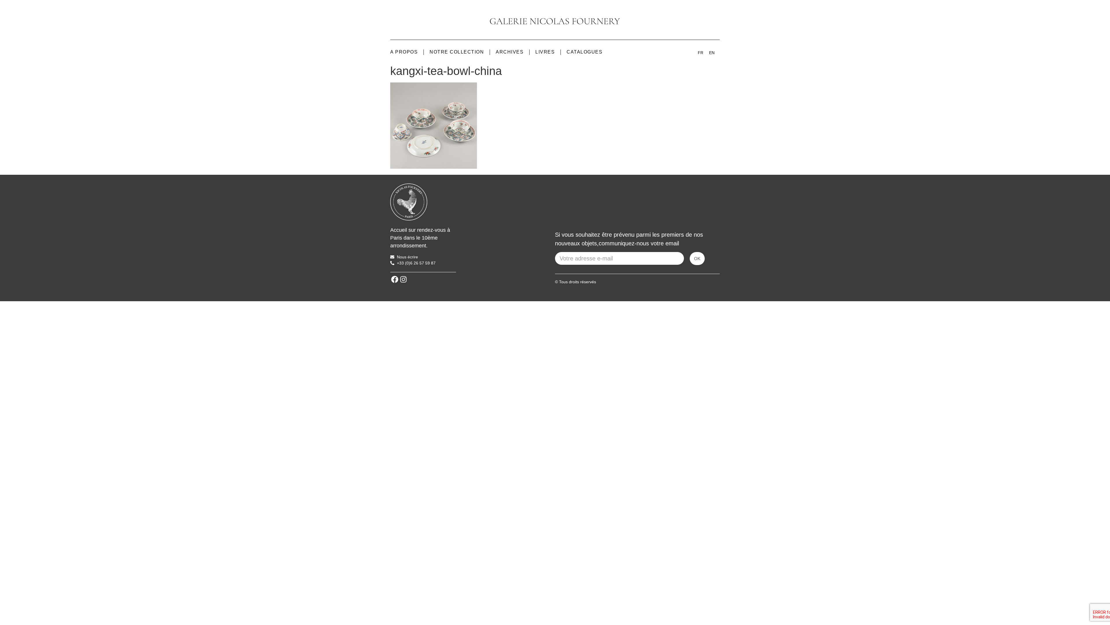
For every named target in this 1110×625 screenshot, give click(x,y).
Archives (509, 51)
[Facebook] (394, 279)
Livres (545, 51)
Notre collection (457, 51)
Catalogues (584, 51)
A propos (404, 51)
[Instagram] (403, 279)
